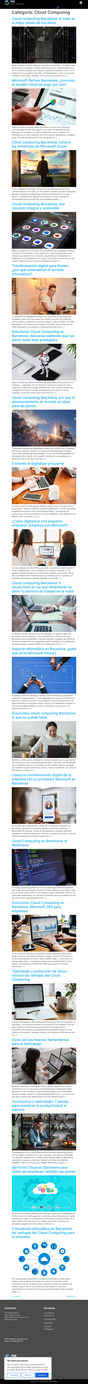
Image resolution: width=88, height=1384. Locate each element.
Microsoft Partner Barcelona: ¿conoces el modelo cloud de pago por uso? (43, 82)
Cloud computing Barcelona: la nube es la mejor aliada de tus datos (43, 21)
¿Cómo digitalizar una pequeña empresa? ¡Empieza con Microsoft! (40, 523)
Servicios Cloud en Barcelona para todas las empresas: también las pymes (44, 1169)
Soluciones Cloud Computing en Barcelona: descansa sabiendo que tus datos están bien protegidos (43, 336)
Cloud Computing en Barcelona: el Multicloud (39, 843)
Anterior (16, 1296)
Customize (14, 1375)
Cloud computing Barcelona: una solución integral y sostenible (38, 206)
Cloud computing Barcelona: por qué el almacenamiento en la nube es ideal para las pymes (43, 402)
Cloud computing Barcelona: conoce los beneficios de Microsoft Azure (41, 144)
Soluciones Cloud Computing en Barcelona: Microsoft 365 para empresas (38, 907)
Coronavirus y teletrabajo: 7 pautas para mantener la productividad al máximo (40, 1105)
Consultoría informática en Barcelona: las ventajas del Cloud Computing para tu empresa (43, 1233)
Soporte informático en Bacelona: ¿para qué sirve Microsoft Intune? (44, 651)
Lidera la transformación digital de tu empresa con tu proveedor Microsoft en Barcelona (44, 779)
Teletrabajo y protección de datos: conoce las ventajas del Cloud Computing (39, 975)
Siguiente (71, 1296)
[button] (58, 7)
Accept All (42, 1375)
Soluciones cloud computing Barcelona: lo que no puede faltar (44, 715)
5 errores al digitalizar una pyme (38, 463)
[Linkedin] (81, 2)
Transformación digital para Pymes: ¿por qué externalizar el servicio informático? (40, 270)
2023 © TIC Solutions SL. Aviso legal (44, 1381)
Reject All (28, 1375)
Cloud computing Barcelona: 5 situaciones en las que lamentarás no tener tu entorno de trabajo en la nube (42, 587)
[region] (28, 1368)
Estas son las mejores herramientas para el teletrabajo (40, 1042)
